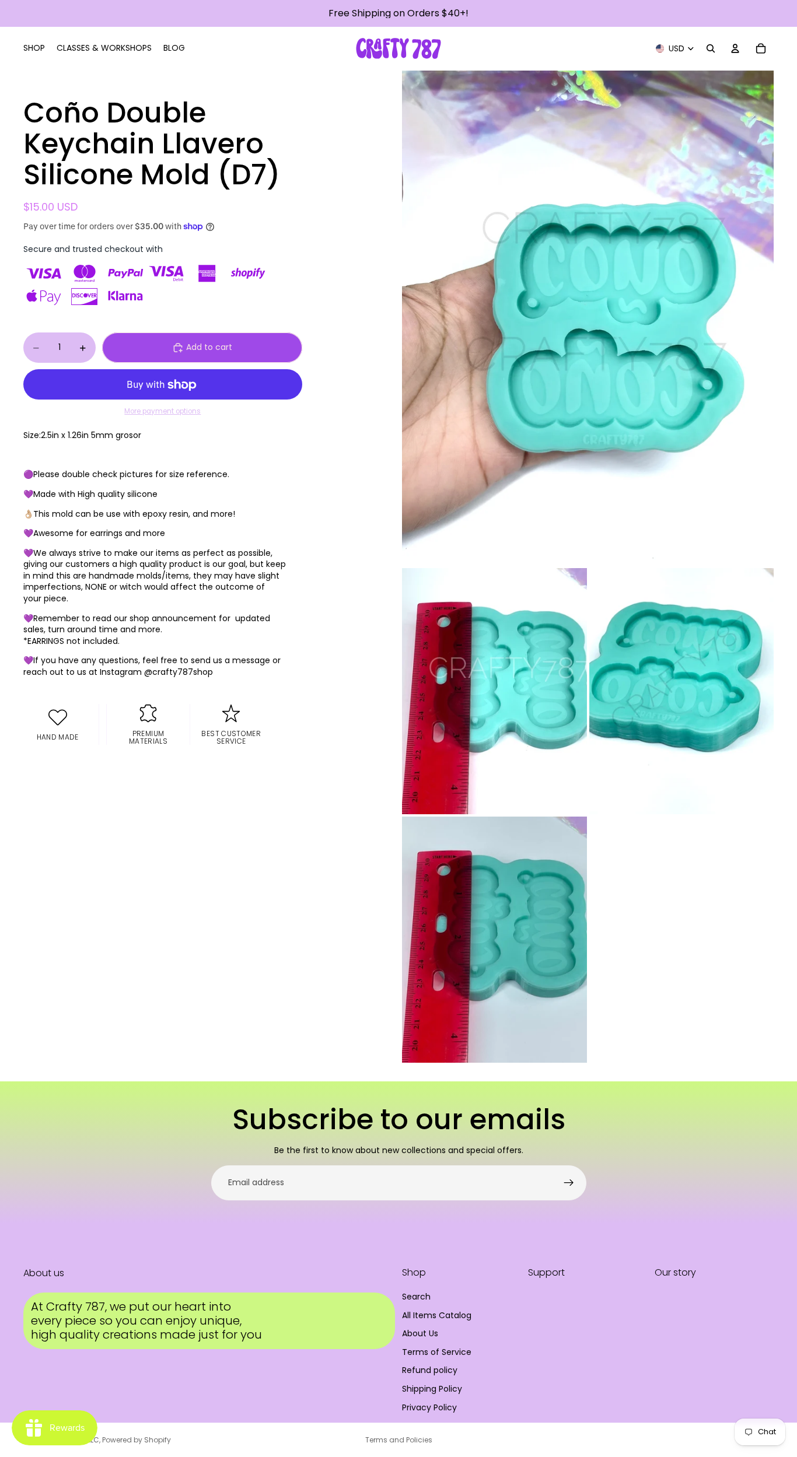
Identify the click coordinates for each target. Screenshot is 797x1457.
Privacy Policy (429, 1407)
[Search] (710, 48)
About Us (420, 1333)
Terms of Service (436, 1352)
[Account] (735, 48)
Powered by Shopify (136, 1440)
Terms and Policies (398, 1440)
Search (416, 1296)
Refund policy (429, 1370)
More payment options (162, 411)
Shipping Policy (432, 1389)
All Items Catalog (436, 1315)
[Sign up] (569, 1183)
